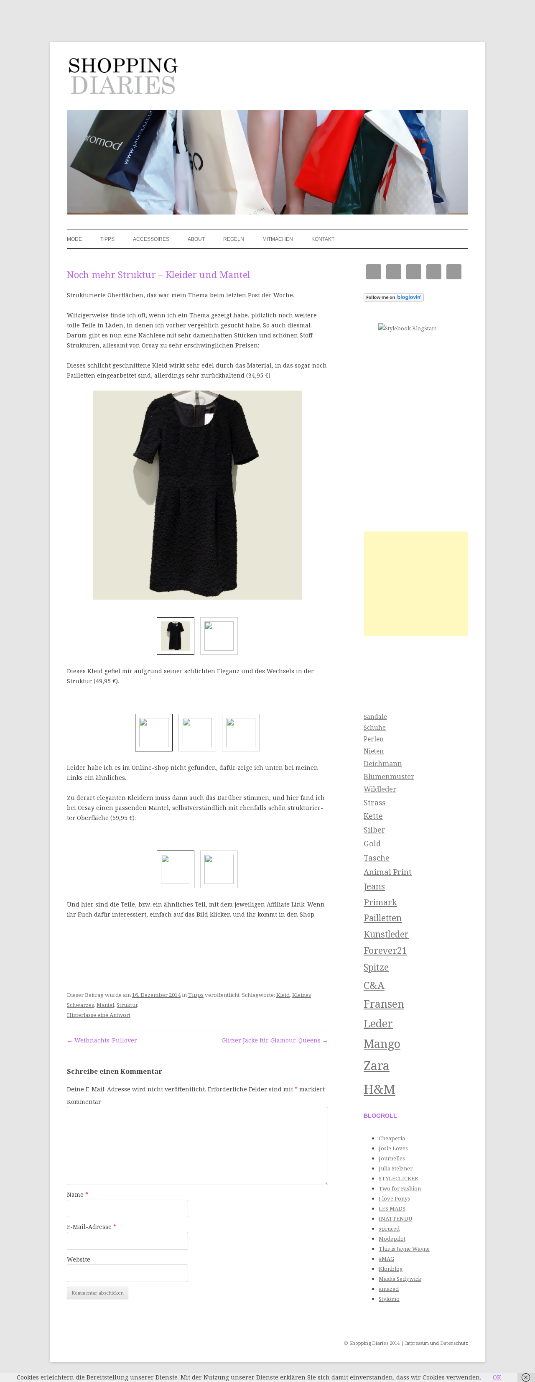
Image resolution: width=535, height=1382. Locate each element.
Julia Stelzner (396, 1168)
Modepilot (392, 1238)
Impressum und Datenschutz (436, 1343)
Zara (377, 1065)
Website (78, 1259)
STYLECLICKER (398, 1178)
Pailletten (383, 918)
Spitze (376, 967)
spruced (389, 1228)
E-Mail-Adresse (91, 1227)
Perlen (374, 738)
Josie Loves (393, 1148)
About (196, 239)
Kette (373, 816)
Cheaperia (392, 1138)
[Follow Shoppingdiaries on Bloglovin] (394, 299)
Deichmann (383, 763)
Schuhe (375, 727)
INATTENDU (395, 1218)
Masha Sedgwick (400, 1278)
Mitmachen (277, 239)
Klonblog (391, 1268)
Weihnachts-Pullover (102, 1040)
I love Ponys (394, 1198)
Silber (374, 830)
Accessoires (151, 239)
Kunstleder (386, 934)
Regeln (233, 239)
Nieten (374, 751)
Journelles (392, 1158)
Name (77, 1194)
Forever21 (385, 950)
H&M (379, 1089)
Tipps (107, 239)
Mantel (105, 1005)
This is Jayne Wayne (404, 1248)
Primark (380, 902)
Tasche (377, 857)
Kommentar (84, 1102)
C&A (374, 985)
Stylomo (389, 1299)
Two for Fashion (400, 1188)
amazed (389, 1289)
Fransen (384, 1003)
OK (497, 1377)
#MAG (386, 1258)
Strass (374, 802)
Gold (372, 843)
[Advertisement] (416, 583)
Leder (378, 1023)
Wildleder (380, 789)
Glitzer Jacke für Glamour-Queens (275, 1040)
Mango (382, 1043)
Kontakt (322, 239)
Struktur (127, 1005)
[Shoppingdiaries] (122, 79)
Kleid (283, 995)
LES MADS (392, 1208)
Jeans (374, 886)
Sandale (375, 716)
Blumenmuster (389, 776)
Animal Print (388, 871)
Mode (74, 239)
